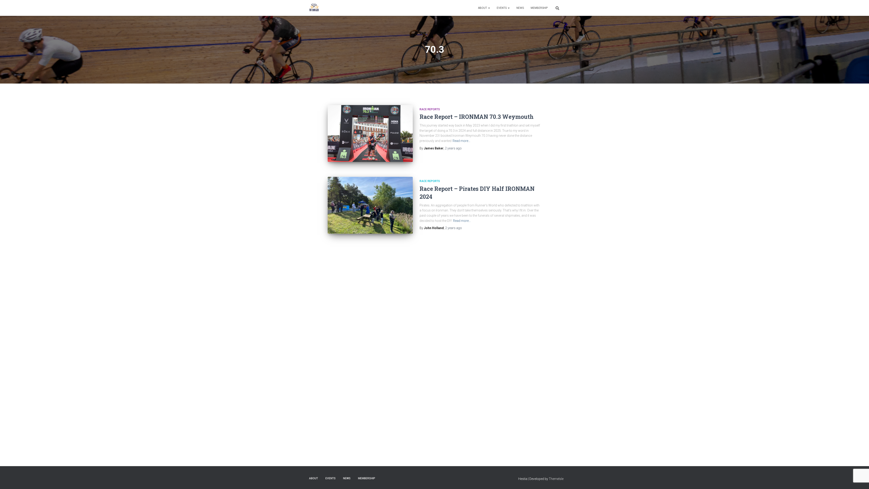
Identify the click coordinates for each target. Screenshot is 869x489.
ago (453, 148)
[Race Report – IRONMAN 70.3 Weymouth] (370, 133)
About (483, 8)
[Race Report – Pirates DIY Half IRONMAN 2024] (370, 205)
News (520, 8)
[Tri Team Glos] (314, 8)
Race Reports (430, 109)
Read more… (461, 141)
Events (502, 8)
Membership (539, 8)
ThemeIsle (556, 479)
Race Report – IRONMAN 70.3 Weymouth (477, 116)
